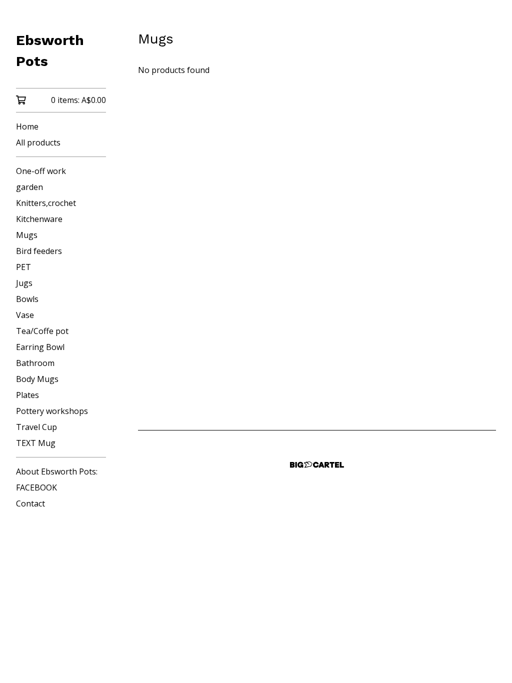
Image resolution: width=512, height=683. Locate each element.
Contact (30, 503)
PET (23, 267)
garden (29, 187)
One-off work (41, 171)
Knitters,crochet (46, 203)
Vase (25, 315)
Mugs (27, 235)
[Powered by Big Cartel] (317, 465)
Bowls (27, 299)
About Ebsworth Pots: (57, 471)
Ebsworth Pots (50, 51)
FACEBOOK (36, 487)
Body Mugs (37, 379)
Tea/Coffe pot (42, 331)
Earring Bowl (40, 347)
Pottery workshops (52, 411)
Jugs (24, 283)
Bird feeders (39, 251)
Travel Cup (36, 427)
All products (38, 142)
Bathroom (35, 363)
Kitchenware (39, 219)
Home (27, 126)
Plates (27, 395)
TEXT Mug (36, 443)
